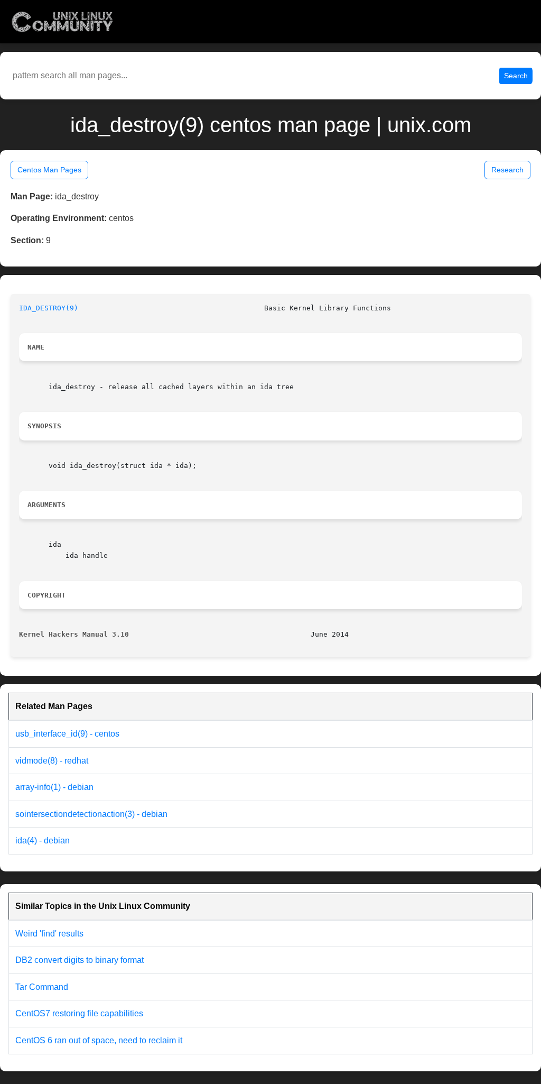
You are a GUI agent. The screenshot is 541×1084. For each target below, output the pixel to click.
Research (507, 170)
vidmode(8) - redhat (51, 760)
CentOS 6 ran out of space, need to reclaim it (98, 1040)
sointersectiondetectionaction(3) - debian (91, 814)
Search (516, 75)
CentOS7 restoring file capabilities (79, 1013)
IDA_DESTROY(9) (48, 308)
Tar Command (41, 986)
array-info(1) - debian (54, 787)
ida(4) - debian (42, 840)
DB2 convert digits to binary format (79, 960)
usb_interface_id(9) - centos (67, 733)
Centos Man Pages (49, 170)
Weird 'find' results (49, 933)
